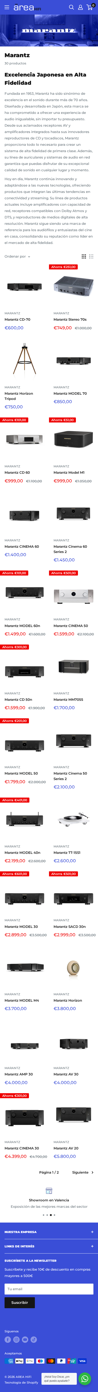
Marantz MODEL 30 (21, 926)
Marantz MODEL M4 (22, 1000)
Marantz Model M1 (69, 472)
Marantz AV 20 (66, 1148)
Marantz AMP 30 (19, 1074)
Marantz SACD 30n (70, 926)
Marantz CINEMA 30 (22, 1148)
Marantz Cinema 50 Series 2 (70, 776)
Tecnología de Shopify (21, 1382)
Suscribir (19, 1302)
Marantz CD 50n (18, 699)
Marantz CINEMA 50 (71, 626)
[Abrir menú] (7, 7)
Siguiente (80, 1172)
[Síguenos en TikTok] (34, 1339)
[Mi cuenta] (80, 7)
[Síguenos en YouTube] (25, 1339)
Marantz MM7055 (68, 699)
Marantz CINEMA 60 (22, 546)
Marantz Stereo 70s (70, 319)
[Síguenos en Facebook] (8, 1339)
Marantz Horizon (68, 1000)
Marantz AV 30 (66, 1074)
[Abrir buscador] (71, 7)
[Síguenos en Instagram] (16, 1339)
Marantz (12, 313)
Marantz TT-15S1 (67, 852)
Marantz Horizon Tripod (19, 396)
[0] (90, 7)
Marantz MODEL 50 (21, 773)
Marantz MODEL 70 (70, 393)
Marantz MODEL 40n (22, 852)
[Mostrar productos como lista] (91, 256)
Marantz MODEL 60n (22, 626)
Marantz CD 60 (17, 472)
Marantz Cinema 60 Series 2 (70, 549)
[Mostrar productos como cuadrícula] (84, 256)
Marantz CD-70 (17, 319)
